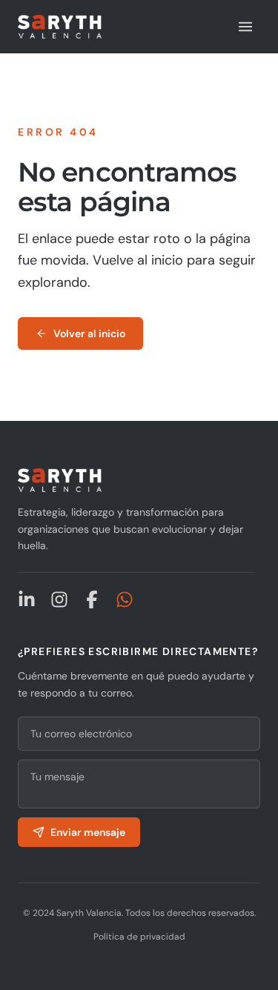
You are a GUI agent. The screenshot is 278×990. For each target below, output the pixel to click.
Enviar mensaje (87, 832)
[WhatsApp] (124, 599)
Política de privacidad (139, 937)
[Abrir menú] (245, 26)
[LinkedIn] (27, 599)
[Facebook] (92, 599)
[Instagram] (59, 599)
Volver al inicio (89, 333)
